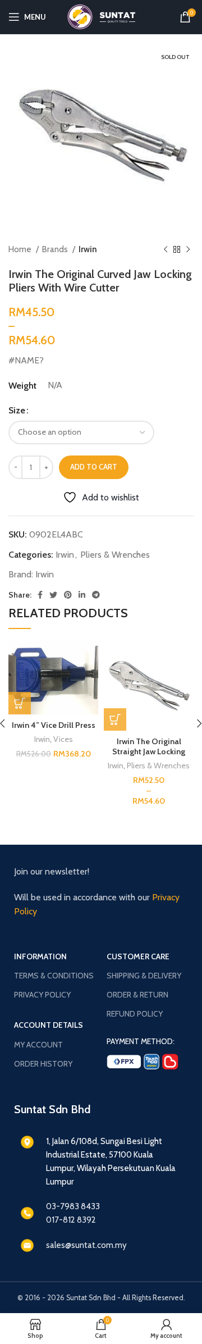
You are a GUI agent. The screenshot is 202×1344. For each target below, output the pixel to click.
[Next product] (188, 249)
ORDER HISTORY (43, 1064)
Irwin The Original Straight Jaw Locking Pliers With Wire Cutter (148, 751)
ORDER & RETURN (137, 995)
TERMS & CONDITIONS (54, 976)
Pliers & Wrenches (115, 554)
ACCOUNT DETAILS (48, 1025)
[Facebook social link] (40, 594)
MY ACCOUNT (38, 1045)
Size (16, 410)
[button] (19, 703)
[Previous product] (165, 249)
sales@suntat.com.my (86, 1245)
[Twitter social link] (53, 594)
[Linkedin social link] (82, 594)
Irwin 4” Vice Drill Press (53, 725)
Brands (56, 249)
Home (20, 249)
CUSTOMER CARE (138, 956)
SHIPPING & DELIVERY (144, 976)
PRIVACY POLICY (42, 995)
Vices (63, 739)
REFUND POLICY (135, 1014)
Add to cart (93, 466)
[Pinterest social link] (68, 594)
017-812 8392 (71, 1220)
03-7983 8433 (73, 1206)
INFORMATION (40, 956)
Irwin (88, 249)
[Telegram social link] (96, 594)
